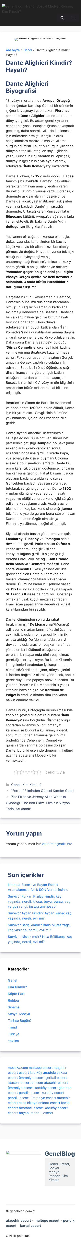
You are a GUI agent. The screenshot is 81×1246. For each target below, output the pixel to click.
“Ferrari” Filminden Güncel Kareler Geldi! (42, 791)
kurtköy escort (52, 1093)
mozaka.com (18, 1068)
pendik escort (29, 1093)
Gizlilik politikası (18, 1236)
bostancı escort (31, 1108)
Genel (15, 785)
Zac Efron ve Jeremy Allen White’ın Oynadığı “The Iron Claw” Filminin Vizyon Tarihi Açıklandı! (38, 803)
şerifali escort (56, 1078)
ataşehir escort (56, 1083)
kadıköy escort (46, 1088)
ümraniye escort (31, 1078)
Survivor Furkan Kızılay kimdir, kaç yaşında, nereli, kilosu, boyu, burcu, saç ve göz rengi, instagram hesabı (39, 901)
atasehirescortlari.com (25, 1083)
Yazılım (13, 1041)
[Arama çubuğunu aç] (62, 18)
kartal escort (30, 1226)
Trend (12, 1027)
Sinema (14, 1007)
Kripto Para (16, 994)
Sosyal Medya (19, 1014)
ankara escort (49, 1103)
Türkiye (13, 1034)
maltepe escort (41, 1068)
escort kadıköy (30, 1073)
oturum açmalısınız (57, 844)
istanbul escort (41, 1113)
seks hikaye (28, 1103)
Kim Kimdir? (31, 785)
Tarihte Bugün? (20, 1021)
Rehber (13, 1000)
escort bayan (18, 1113)
